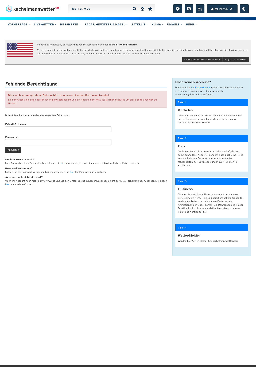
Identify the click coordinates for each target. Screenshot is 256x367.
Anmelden (13, 149)
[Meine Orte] (150, 8)
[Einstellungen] (177, 8)
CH (57, 7)
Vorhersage (18, 24)
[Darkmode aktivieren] (244, 8)
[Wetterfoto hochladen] (189, 8)
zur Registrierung (201, 87)
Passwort (12, 137)
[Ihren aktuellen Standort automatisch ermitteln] (142, 8)
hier (63, 163)
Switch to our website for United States (202, 59)
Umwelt (173, 24)
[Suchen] (134, 8)
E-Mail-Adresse (15, 124)
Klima (157, 24)
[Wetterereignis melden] (200, 8)
